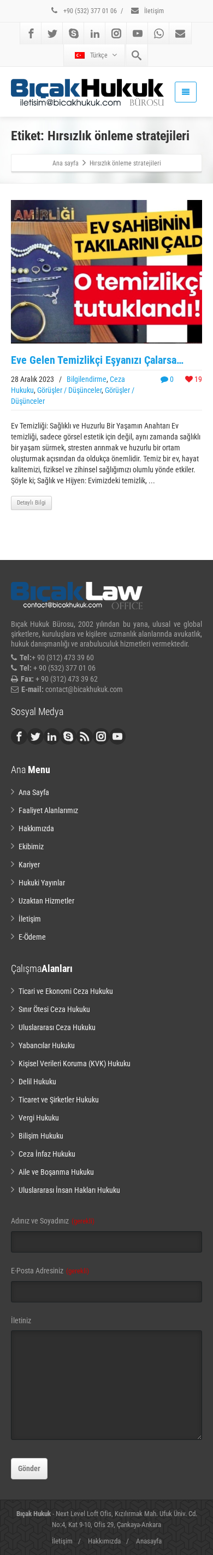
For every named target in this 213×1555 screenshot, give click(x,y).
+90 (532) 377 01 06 (89, 11)
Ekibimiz (31, 846)
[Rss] (84, 736)
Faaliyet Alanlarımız (48, 810)
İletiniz (21, 1320)
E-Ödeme (32, 937)
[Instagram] (116, 33)
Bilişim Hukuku (41, 1135)
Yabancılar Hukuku (47, 1045)
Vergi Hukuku (39, 1117)
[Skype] (74, 33)
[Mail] (180, 33)
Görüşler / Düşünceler (69, 390)
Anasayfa (149, 1541)
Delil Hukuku (37, 1081)
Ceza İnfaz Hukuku (47, 1154)
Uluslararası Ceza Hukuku (57, 1027)
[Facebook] (31, 33)
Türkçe (99, 55)
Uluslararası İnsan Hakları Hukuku (69, 1190)
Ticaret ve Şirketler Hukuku (59, 1099)
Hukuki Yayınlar (42, 882)
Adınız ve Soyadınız (52, 1220)
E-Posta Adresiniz (50, 1270)
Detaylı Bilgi (31, 502)
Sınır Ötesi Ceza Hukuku (54, 1009)
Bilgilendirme (86, 379)
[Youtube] (138, 33)
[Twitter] (52, 33)
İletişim (153, 11)
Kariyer (29, 864)
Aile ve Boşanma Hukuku (56, 1172)
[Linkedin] (95, 33)
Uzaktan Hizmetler (46, 900)
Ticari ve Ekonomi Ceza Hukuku (66, 991)
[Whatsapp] (159, 33)
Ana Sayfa (34, 792)
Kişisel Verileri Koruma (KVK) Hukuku (75, 1063)
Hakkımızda (36, 828)
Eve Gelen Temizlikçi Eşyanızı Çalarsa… (97, 360)
